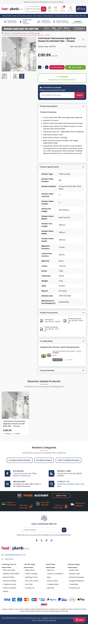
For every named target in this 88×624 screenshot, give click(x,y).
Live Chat (29, 584)
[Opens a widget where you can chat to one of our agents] (79, 620)
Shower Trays (74, 573)
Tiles (81, 16)
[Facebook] (36, 540)
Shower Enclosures (76, 577)
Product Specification (49, 167)
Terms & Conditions (55, 573)
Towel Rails (73, 584)
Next (34, 54)
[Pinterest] (46, 540)
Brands (76, 16)
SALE (84, 16)
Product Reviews (47, 370)
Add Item (58, 360)
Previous (4, 54)
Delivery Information (11, 573)
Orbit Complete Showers (68, 460)
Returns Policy (8, 577)
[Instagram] (51, 540)
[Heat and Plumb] (12, 9)
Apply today (61, 495)
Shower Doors (74, 588)
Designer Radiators (76, 581)
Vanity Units (74, 570)
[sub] (39, 67)
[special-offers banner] (44, 28)
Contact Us (29, 588)
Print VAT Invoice (31, 581)
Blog (49, 577)
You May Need (56, 67)
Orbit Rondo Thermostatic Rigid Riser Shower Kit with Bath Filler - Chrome (14, 423)
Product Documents (49, 313)
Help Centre (30, 570)
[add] (46, 67)
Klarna (5, 591)
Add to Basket (77, 67)
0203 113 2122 (9, 559)
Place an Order (9, 570)
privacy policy (32, 535)
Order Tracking (31, 573)
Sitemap (50, 588)
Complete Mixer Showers (19, 33)
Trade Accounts (9, 584)
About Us (50, 570)
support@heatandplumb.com (15, 555)
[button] (71, 9)
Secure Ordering (9, 581)
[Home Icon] (2, 33)
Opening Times (31, 577)
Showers (7, 33)
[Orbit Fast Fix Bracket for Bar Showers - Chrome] (46, 355)
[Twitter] (41, 540)
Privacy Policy (52, 581)
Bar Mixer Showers (34, 33)
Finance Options (9, 588)
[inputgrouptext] (43, 9)
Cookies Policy (53, 584)
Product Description (49, 106)
